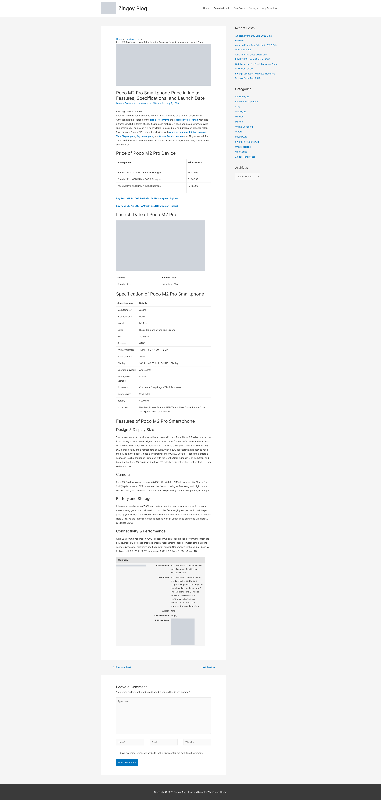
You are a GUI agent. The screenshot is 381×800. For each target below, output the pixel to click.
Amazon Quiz (242, 96)
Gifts (237, 106)
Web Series (241, 151)
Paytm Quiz (241, 136)
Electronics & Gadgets (246, 101)
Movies (239, 121)
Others (238, 131)
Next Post (208, 667)
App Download (270, 8)
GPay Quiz (240, 111)
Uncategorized (144, 103)
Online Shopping (244, 126)
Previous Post (122, 667)
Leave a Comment (125, 103)
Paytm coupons (144, 136)
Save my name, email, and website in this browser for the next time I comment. (161, 753)
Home (206, 8)
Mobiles (239, 116)
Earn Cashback (221, 8)
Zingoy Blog (132, 8)
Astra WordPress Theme (214, 792)
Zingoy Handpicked (245, 156)
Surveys (253, 8)
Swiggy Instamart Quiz (247, 141)
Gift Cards (239, 8)
